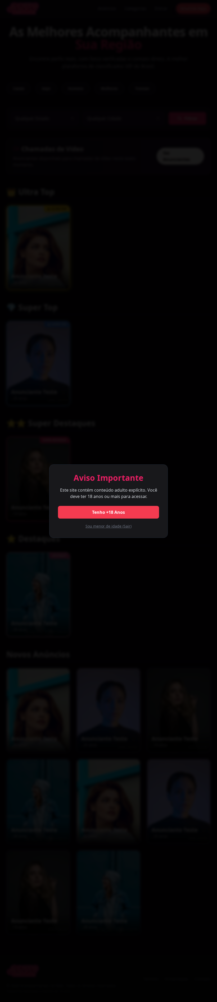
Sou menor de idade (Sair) (108, 526)
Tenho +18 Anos (108, 512)
